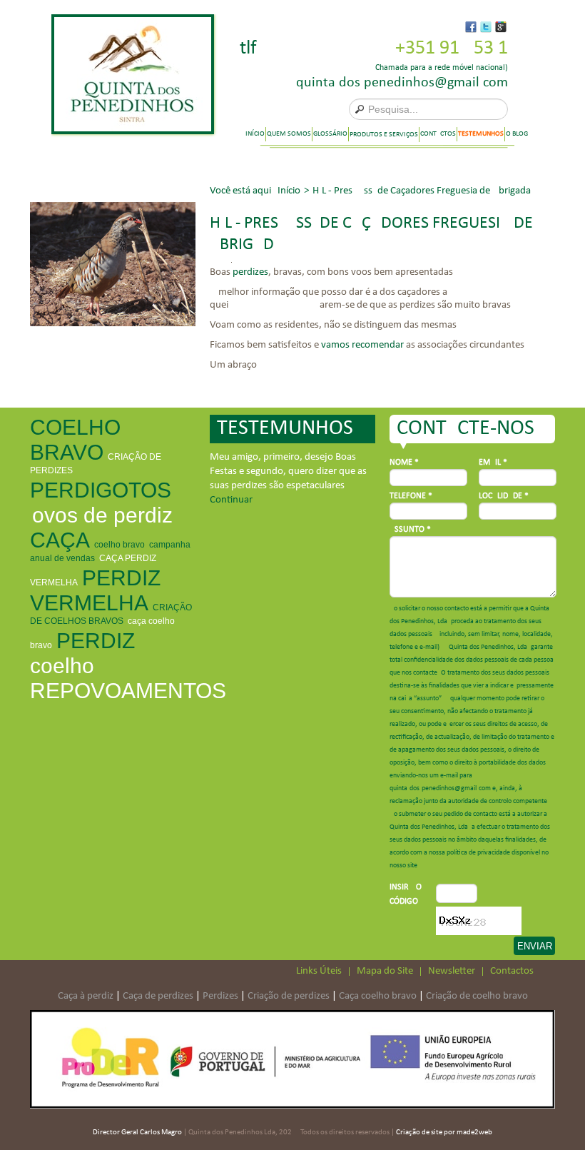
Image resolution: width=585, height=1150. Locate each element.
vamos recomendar (362, 345)
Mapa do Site (385, 971)
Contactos (438, 134)
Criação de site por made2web (444, 1132)
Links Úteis (319, 971)
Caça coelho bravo (378, 996)
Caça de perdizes (158, 996)
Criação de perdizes (289, 996)
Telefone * (411, 496)
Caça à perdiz (85, 996)
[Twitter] (486, 27)
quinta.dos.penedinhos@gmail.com (402, 83)
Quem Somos (289, 134)
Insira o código (406, 894)
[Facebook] (471, 27)
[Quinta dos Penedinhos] (132, 74)
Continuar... (235, 500)
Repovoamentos (128, 690)
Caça (60, 540)
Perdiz (95, 640)
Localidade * (504, 496)
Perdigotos (100, 490)
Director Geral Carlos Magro (137, 1132)
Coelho (62, 665)
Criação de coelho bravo (477, 996)
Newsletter (451, 971)
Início (255, 134)
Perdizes (220, 996)
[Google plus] (501, 27)
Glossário (330, 134)
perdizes (250, 272)
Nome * (404, 462)
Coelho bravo (119, 545)
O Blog (517, 134)
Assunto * (410, 529)
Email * (493, 462)
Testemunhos (481, 134)
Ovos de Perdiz (102, 515)
